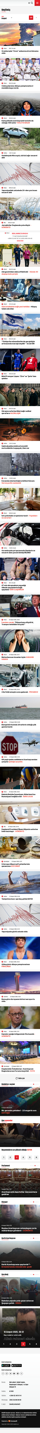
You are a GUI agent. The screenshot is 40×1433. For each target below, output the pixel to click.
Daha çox (21, 1078)
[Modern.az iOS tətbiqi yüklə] (16, 1365)
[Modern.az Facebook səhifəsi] (3, 1373)
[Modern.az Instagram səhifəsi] (6, 1373)
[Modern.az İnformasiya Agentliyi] (9, 1357)
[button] (30, 1084)
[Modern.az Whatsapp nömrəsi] (17, 1373)
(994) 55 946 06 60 (15, 1400)
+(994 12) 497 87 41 (15, 1395)
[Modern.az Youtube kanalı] (14, 1373)
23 (31, 18)
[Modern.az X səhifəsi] (21, 1373)
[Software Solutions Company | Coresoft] (12, 1421)
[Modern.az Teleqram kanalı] (10, 1373)
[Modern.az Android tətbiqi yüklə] (6, 1365)
